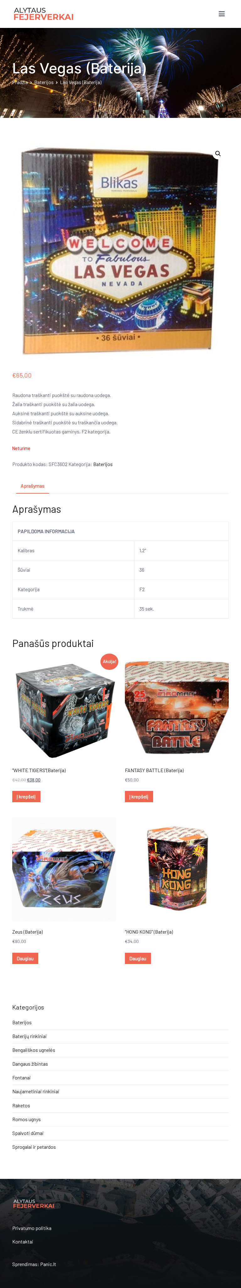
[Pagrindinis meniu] (222, 14)
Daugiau (25, 958)
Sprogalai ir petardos (34, 1147)
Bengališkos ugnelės (33, 1050)
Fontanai (21, 1077)
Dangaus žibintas (30, 1064)
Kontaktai (22, 1241)
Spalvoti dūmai (28, 1133)
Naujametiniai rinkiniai (35, 1091)
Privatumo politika (31, 1228)
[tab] (33, 486)
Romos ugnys (26, 1119)
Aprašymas (33, 486)
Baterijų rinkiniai (29, 1036)
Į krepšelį (26, 796)
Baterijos (44, 82)
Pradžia (20, 82)
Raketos (21, 1105)
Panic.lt (48, 1264)
